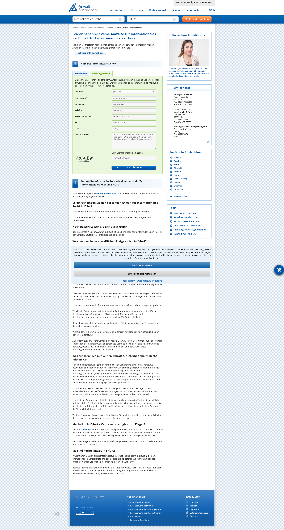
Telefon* (79, 110)
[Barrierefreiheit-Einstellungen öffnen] (279, 270)
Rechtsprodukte (158, 10)
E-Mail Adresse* (83, 116)
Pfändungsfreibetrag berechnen (190, 229)
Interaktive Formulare (185, 233)
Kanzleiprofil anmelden (140, 502)
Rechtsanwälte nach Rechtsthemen (145, 513)
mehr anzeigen (180, 196)
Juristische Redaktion (139, 520)
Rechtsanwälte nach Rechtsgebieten (146, 509)
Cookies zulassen (142, 265)
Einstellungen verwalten (142, 273)
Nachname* (81, 98)
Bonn (176, 175)
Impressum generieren (185, 213)
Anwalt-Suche (118, 10)
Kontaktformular (187, 73)
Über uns (194, 516)
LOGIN (211, 10)
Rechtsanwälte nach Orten (142, 506)
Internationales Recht (106, 193)
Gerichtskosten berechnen (187, 225)
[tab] (90, 53)
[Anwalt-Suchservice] (85, 8)
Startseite (194, 502)
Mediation (86, 429)
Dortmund (178, 189)
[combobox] (134, 91)
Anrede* (79, 91)
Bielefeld (178, 168)
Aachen (177, 157)
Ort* (77, 128)
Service (176, 10)
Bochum (177, 171)
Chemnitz (178, 186)
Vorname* (80, 104)
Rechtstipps (137, 10)
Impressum (128, 280)
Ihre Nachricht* (83, 134)
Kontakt (193, 505)
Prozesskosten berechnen (187, 221)
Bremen (177, 182)
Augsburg (178, 161)
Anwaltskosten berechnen (187, 217)
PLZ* (77, 122)
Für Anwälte (192, 10)
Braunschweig (180, 179)
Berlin (176, 164)
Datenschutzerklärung (149, 280)
